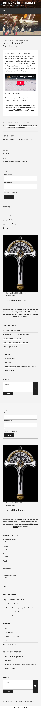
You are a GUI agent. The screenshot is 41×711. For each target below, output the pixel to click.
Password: (8, 182)
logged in (15, 139)
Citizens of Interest (19, 2)
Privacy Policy (10, 370)
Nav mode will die (9, 616)
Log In (9, 197)
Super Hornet (26, 126)
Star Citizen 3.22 (27, 123)
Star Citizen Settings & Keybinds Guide (16, 334)
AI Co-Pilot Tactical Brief (11, 330)
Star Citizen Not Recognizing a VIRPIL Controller (20, 608)
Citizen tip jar (17, 300)
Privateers (6, 212)
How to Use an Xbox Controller (13, 604)
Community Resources (11, 224)
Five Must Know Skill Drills (12, 339)
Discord (8, 363)
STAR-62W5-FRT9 (25, 105)
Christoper (23, 40)
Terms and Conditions (20, 707)
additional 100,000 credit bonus (22, 110)
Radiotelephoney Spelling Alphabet (15, 343)
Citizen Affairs (8, 220)
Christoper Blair (13, 126)
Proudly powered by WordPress (24, 701)
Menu (5, 11)
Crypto (5, 228)
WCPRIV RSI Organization (14, 359)
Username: (8, 174)
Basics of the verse (9, 216)
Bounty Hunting (12, 123)
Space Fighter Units (10, 347)
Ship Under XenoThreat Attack (13, 600)
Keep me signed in (10, 193)
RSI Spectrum (10, 367)
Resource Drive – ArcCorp (12, 612)
